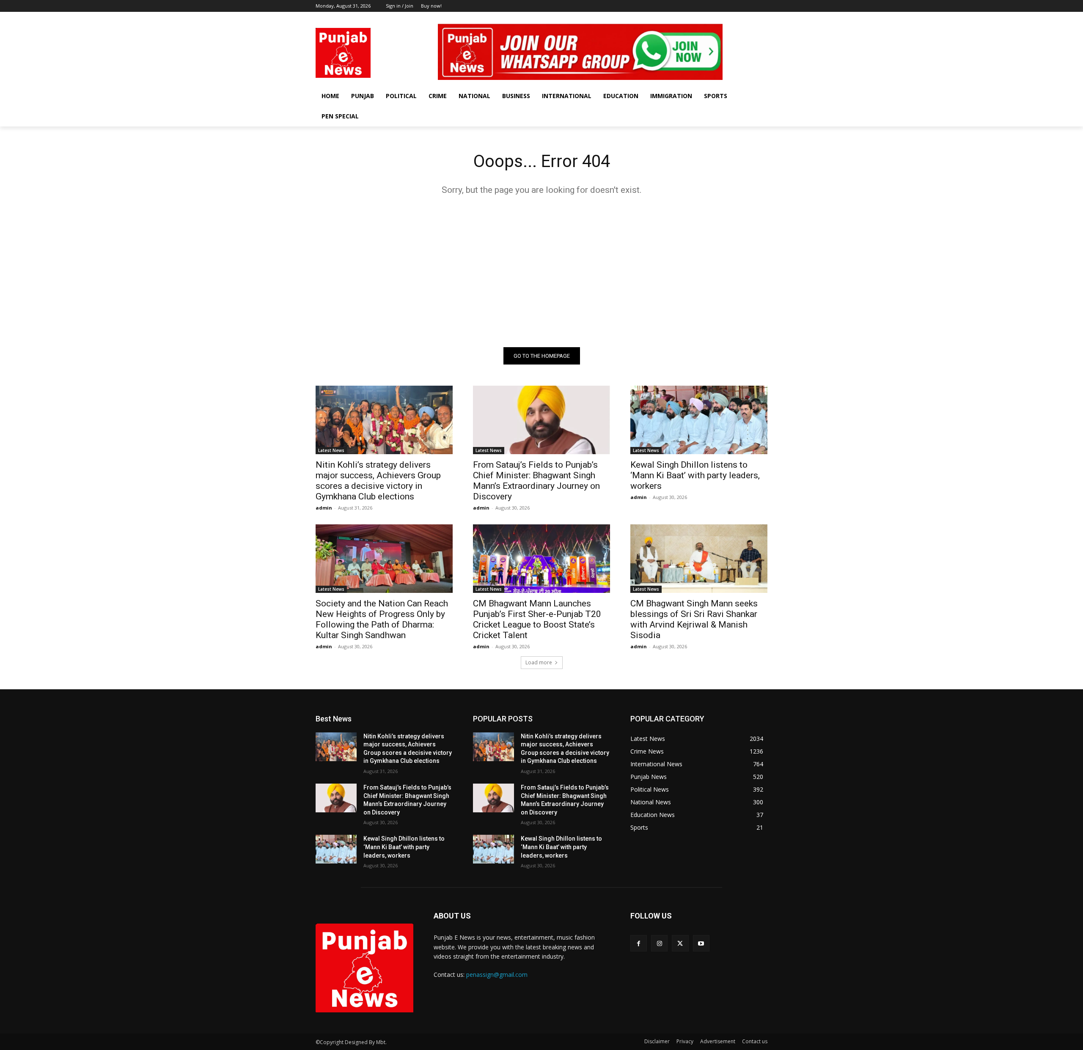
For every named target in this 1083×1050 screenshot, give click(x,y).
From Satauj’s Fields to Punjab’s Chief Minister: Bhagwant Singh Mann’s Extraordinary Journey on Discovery (536, 481)
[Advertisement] (541, 271)
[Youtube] (762, 18)
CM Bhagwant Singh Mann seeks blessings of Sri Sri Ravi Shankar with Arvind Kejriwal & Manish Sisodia (694, 619)
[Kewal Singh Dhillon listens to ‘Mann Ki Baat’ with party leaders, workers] (698, 420)
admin (324, 507)
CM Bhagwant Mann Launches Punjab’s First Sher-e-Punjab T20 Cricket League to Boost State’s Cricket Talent (537, 619)
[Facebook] (727, 18)
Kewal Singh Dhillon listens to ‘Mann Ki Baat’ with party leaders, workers (695, 475)
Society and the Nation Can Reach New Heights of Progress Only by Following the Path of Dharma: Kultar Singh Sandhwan (382, 619)
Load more (538, 662)
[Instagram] (739, 18)
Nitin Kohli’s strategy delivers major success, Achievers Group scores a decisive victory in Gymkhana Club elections (378, 481)
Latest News (331, 450)
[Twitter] (751, 18)
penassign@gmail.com (497, 974)
